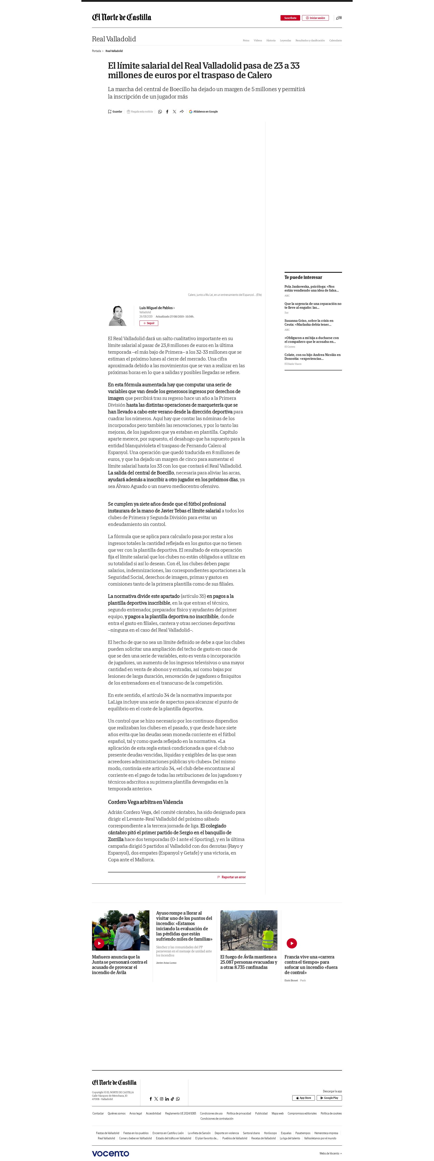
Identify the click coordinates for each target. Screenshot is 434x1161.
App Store (305, 1098)
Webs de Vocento (329, 1153)
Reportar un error (234, 877)
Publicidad (261, 1113)
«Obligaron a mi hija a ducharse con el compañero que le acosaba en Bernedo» (312, 342)
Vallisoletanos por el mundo (320, 1138)
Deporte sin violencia (227, 1133)
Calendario (335, 40)
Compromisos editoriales (302, 1113)
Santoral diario (251, 1133)
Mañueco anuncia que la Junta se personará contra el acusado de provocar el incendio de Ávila (119, 964)
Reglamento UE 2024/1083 (180, 1113)
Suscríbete (290, 18)
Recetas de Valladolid (263, 1138)
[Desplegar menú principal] (339, 18)
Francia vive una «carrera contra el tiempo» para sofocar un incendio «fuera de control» (311, 964)
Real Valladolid (114, 38)
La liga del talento (290, 1138)
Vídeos (258, 40)
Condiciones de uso (211, 1113)
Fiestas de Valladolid (107, 1133)
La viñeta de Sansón (199, 1133)
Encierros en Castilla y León (168, 1133)
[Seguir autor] (148, 323)
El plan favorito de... (206, 1138)
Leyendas (285, 40)
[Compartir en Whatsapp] (160, 111)
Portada (96, 51)
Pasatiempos (302, 1133)
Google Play (331, 1098)
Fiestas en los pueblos (136, 1133)
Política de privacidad (239, 1113)
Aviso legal (136, 1113)
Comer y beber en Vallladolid (135, 1138)
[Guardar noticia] (115, 111)
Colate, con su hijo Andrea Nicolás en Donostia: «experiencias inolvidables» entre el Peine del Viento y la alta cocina (313, 361)
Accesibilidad (153, 1113)
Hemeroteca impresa (326, 1133)
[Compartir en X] (174, 111)
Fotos (246, 40)
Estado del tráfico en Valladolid (173, 1138)
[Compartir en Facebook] (167, 111)
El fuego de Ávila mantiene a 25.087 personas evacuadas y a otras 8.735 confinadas (248, 962)
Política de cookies (331, 1113)
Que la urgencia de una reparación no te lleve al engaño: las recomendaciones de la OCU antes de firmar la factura (313, 309)
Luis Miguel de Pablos (156, 308)
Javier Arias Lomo (166, 962)
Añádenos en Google (205, 111)
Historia (271, 40)
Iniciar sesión (317, 18)
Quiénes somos (116, 1113)
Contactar (98, 1113)
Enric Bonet (291, 980)
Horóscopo (270, 1133)
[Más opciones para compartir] (181, 111)
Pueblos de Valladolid (234, 1138)
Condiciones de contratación (217, 1118)
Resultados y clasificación (310, 40)
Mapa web (278, 1113)
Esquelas (286, 1133)
